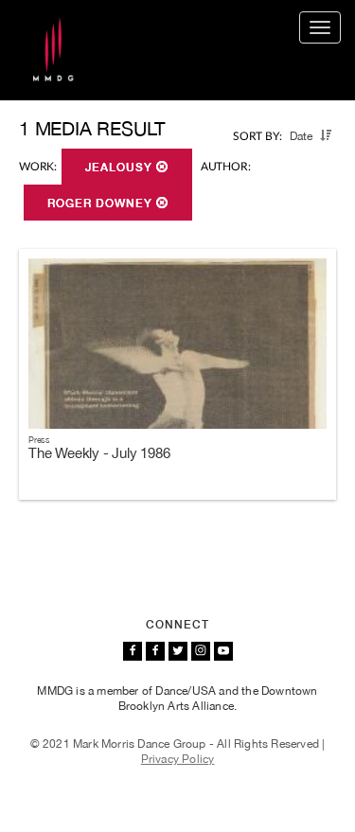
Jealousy (120, 167)
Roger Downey (101, 203)
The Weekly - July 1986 (99, 453)
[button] (325, 135)
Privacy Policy (178, 759)
